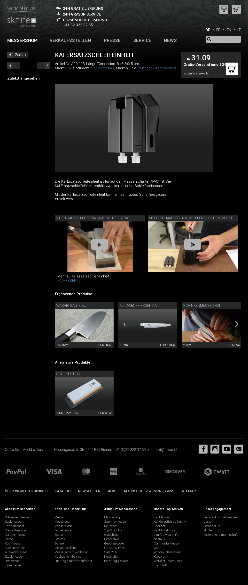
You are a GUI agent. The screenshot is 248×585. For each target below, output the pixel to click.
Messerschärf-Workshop (71, 552)
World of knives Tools (168, 561)
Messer (59, 517)
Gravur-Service (114, 548)
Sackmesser (13, 521)
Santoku (10, 539)
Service (142, 40)
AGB (111, 491)
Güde (157, 548)
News (170, 40)
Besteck (59, 539)
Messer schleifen (65, 548)
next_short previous (13, 65)
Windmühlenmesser (167, 552)
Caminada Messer (167, 543)
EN (229, 30)
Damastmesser (15, 530)
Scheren (59, 543)
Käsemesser (13, 565)
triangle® (160, 565)
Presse (112, 40)
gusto (207, 521)
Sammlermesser (115, 521)
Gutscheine (111, 534)
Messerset (61, 521)
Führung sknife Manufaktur (73, 561)
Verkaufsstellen (70, 40)
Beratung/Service (116, 561)
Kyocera (159, 556)
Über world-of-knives (26, 491)
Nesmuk (159, 539)
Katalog (63, 491)
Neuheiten (110, 526)
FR (218, 30)
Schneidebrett (63, 530)
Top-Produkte (113, 530)
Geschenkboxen (114, 543)
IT (239, 30)
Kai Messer (161, 517)
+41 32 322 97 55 (78, 25)
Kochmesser (13, 543)
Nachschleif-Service (67, 556)
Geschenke (111, 539)
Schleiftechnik (102, 68)
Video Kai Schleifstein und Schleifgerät (93, 218)
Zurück (20, 55)
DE (208, 30)
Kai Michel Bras (164, 530)
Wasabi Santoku (71, 305)
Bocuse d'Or (211, 526)
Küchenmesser (15, 548)
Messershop (22, 40)
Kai (69, 68)
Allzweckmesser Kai (138, 305)
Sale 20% (110, 552)
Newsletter (89, 491)
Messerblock (63, 526)
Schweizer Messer (17, 517)
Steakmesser (14, 556)
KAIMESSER (66, 280)
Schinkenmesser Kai (201, 305)
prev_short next (43, 65)
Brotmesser (13, 561)
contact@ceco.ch (163, 449)
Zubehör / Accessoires (157, 68)
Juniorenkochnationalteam (221, 517)
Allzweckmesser (16, 552)
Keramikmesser (16, 534)
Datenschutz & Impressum (148, 491)
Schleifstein (68, 374)
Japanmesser (14, 526)
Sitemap (188, 491)
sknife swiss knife (166, 534)
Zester (58, 534)
